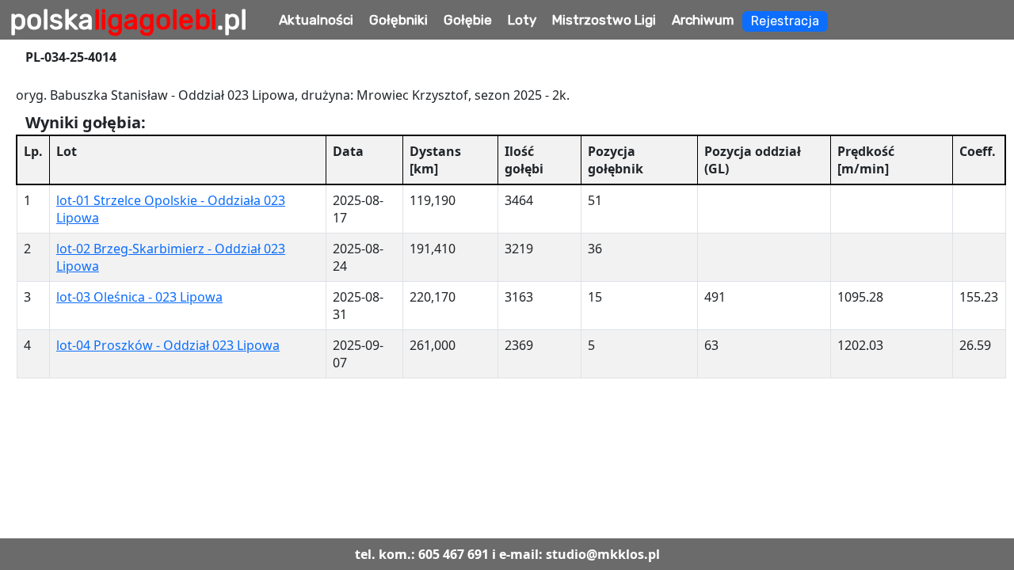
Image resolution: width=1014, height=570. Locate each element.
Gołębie (468, 20)
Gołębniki (398, 20)
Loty (522, 20)
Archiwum (703, 20)
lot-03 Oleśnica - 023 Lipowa (139, 297)
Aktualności (316, 20)
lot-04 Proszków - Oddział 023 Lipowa (168, 345)
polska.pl (128, 19)
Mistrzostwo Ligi (604, 20)
